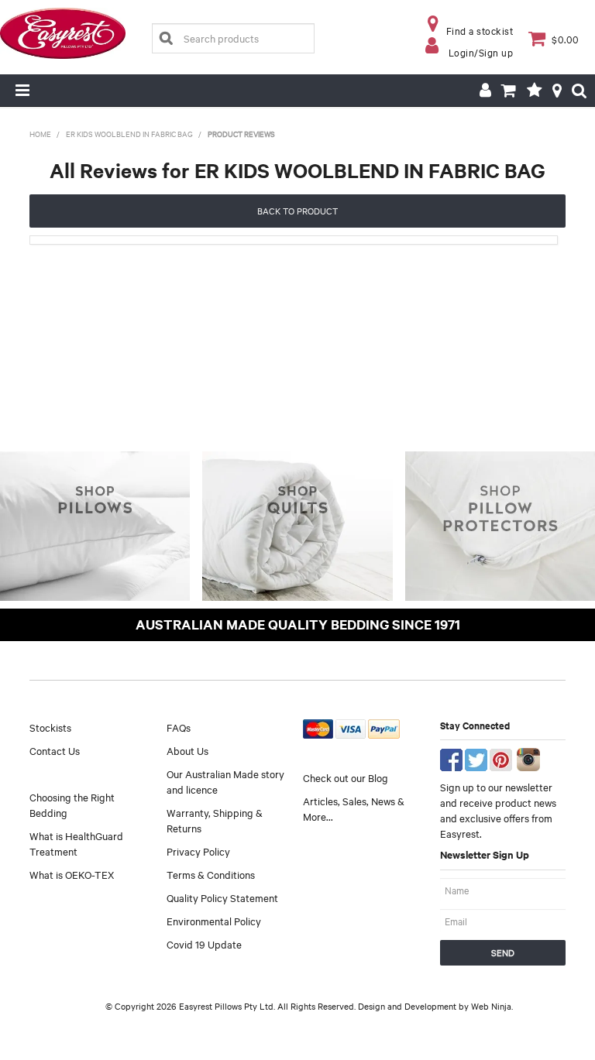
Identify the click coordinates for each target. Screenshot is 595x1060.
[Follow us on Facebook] (451, 758)
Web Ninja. (492, 1006)
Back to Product (297, 210)
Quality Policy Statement (222, 897)
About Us (187, 750)
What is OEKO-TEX (71, 874)
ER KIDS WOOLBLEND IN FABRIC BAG (129, 133)
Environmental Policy (214, 921)
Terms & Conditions (211, 874)
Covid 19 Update (204, 944)
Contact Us (54, 750)
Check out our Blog (345, 777)
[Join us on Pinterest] (501, 758)
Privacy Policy (198, 851)
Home (40, 133)
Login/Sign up (481, 52)
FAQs (179, 727)
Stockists (50, 727)
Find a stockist (480, 30)
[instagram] (528, 758)
